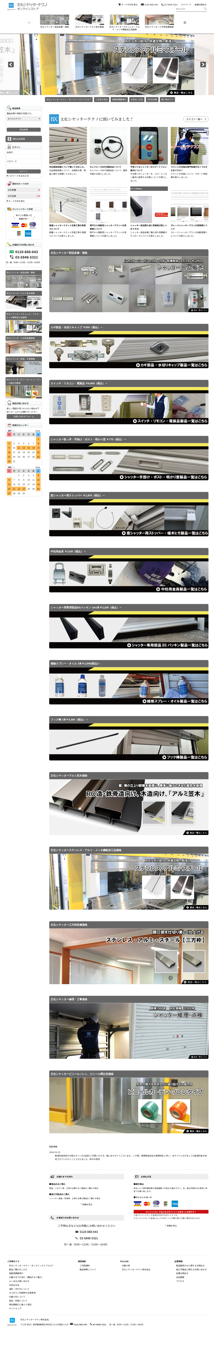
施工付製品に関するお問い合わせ (191, 1269)
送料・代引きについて (19, 1288)
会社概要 (180, 1277)
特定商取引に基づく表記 (20, 1304)
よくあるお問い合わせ (19, 1281)
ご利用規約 (85, 1265)
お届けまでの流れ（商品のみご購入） (26, 1277)
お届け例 (126, 1265)
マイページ (186, 4)
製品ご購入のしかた (18, 1269)
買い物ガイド (167, 99)
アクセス (180, 1281)
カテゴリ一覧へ (194, 119)
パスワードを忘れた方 (18, 175)
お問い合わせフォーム (24, 416)
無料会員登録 (19, 138)
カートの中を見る (129, 4)
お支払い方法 (137, 99)
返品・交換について (18, 1300)
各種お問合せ (200, 4)
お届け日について (17, 1296)
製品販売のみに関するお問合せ (190, 1265)
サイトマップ (15, 1308)
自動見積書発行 (119, 99)
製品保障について (88, 1269)
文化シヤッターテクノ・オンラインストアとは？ (68, 99)
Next (184, 22)
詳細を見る (87, 1204)
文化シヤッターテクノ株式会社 (136, 1269)
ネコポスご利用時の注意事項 (22, 1292)
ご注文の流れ (101, 99)
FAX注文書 (152, 99)
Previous (29, 22)
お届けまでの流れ (64, 1176)
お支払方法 (146, 1176)
